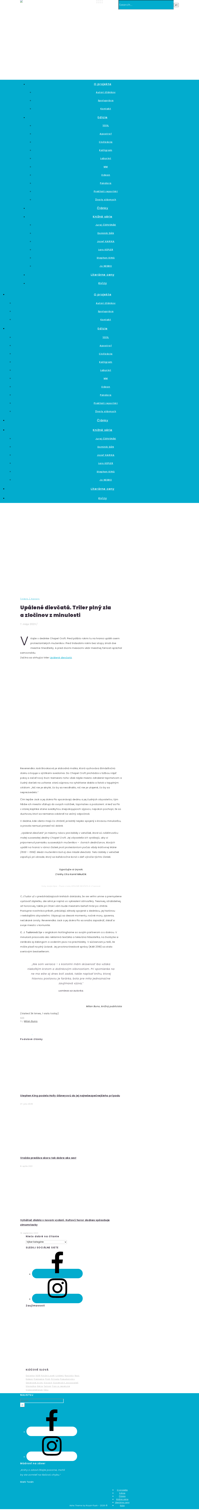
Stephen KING (106, 257)
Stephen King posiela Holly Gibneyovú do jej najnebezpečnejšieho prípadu (70, 1095)
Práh (48, 1379)
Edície (103, 117)
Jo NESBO (106, 266)
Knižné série (102, 216)
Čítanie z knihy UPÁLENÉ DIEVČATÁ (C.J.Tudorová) (79, 886)
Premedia (39, 1379)
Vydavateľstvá (34, 1390)
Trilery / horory (30, 598)
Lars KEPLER (105, 249)
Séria (40, 1386)
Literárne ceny (102, 275)
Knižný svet (48, 1375)
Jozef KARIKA (106, 241)
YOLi (46, 1390)
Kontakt (105, 108)
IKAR (22, 1017)
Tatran (47, 1386)
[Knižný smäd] (28, 1)
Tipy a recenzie (61, 1386)
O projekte (102, 84)
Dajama (30, 1375)
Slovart (48, 1382)
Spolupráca (106, 100)
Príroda (55, 1379)
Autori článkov (106, 92)
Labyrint (105, 158)
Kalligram (105, 150)
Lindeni (60, 1375)
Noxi (77, 1375)
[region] (54, 1337)
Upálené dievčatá (61, 657)
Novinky (69, 1375)
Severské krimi (34, 1382)
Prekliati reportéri (106, 191)
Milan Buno (31, 1021)
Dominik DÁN (105, 233)
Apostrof (106, 133)
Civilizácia (106, 142)
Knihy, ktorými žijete (49, 886)
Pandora (105, 183)
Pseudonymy (67, 1379)
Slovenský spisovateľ (66, 1382)
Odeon (105, 175)
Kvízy (102, 283)
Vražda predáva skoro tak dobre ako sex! (48, 1158)
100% (106, 125)
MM (106, 166)
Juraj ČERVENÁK (105, 224)
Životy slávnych (105, 199)
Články (102, 208)
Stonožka (31, 1386)
